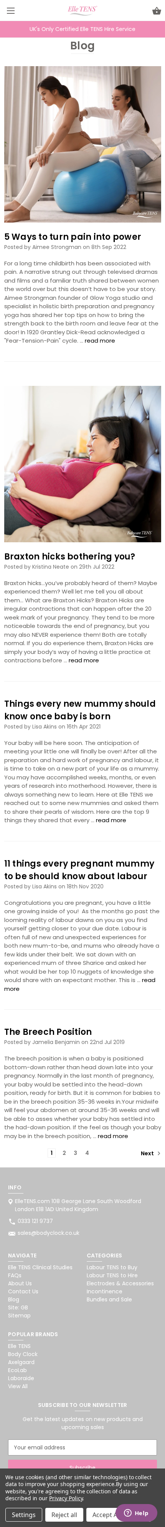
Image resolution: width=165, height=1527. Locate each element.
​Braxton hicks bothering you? (69, 557)
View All (18, 1386)
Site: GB (18, 1307)
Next (148, 1153)
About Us (20, 1283)
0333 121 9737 (35, 1221)
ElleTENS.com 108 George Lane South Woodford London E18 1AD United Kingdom (78, 1205)
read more (100, 341)
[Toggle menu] (10, 10)
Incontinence (104, 1291)
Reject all (64, 1515)
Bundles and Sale (109, 1299)
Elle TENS (19, 1346)
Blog (13, 1299)
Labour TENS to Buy (112, 1267)
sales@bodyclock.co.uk (48, 1233)
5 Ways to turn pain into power (73, 237)
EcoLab (17, 1370)
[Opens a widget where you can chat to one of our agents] (136, 1513)
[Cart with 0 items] (156, 12)
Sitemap (19, 1315)
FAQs (14, 1275)
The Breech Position (48, 1032)
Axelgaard (21, 1362)
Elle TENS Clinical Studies (40, 1267)
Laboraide (21, 1378)
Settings (24, 1515)
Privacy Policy (65, 1498)
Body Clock (23, 1354)
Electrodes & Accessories (120, 1283)
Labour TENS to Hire (112, 1275)
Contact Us (23, 1291)
